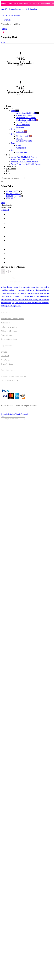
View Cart (5, 356)
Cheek (19, 145)
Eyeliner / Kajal (24, 136)
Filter (3, 203)
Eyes (13, 134)
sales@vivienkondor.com (11, 9)
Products (9, 108)
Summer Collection (24, 122)
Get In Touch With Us (9, 380)
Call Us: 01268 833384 (10, 15)
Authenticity (5, 323)
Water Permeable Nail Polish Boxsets (26, 164)
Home (8, 106)
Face (13, 143)
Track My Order (7, 364)
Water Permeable (23, 124)
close (3, 42)
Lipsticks (21, 131)
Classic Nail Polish (24, 115)
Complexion (21, 148)
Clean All (5, 210)
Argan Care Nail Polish (27, 113)
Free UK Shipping (29, 9)
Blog (8, 173)
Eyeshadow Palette (24, 141)
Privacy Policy (6, 335)
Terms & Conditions (9, 339)
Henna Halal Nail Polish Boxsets (24, 162)
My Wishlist (5, 360)
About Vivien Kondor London (12, 319)
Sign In (4, 352)
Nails (15, 111)
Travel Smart (11, 166)
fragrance (15, 150)
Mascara (19, 138)
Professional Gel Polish (27, 120)
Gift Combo (11, 169)
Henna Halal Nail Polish (26, 118)
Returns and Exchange (10, 327)
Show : (4, 207)
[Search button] (2, 181)
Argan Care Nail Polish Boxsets (24, 157)
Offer (8, 171)
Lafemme (20, 127)
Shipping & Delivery (9, 331)
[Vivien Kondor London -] (20, 72)
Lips (13, 129)
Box (8, 155)
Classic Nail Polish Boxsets (22, 159)
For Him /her (21, 152)
